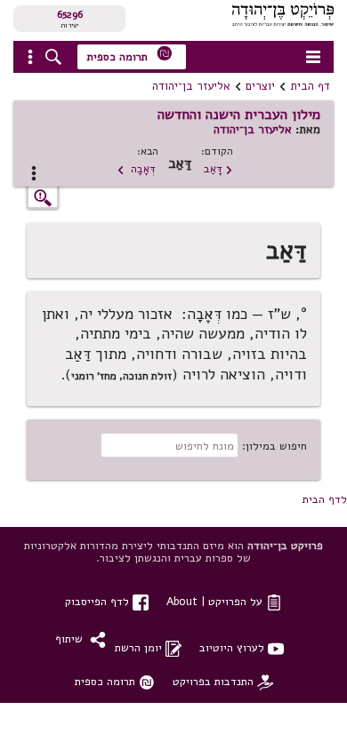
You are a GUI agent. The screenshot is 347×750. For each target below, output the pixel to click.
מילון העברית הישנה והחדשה (238, 114)
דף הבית (310, 86)
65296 (70, 14)
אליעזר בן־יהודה (191, 86)
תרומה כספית (130, 54)
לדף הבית (325, 499)
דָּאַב (218, 168)
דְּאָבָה (136, 168)
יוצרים (260, 86)
